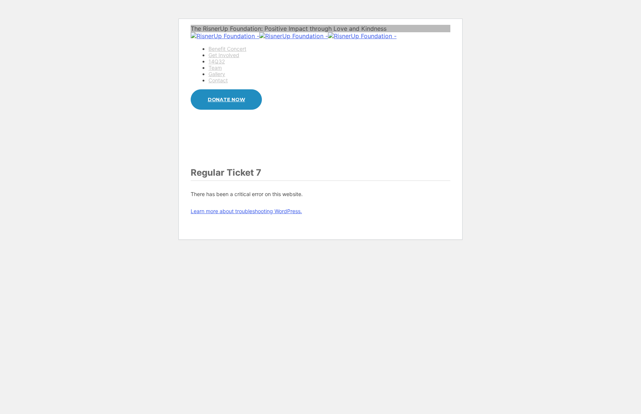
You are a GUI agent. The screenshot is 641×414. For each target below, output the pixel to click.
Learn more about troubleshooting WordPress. (246, 211)
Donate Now (226, 99)
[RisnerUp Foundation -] (294, 36)
